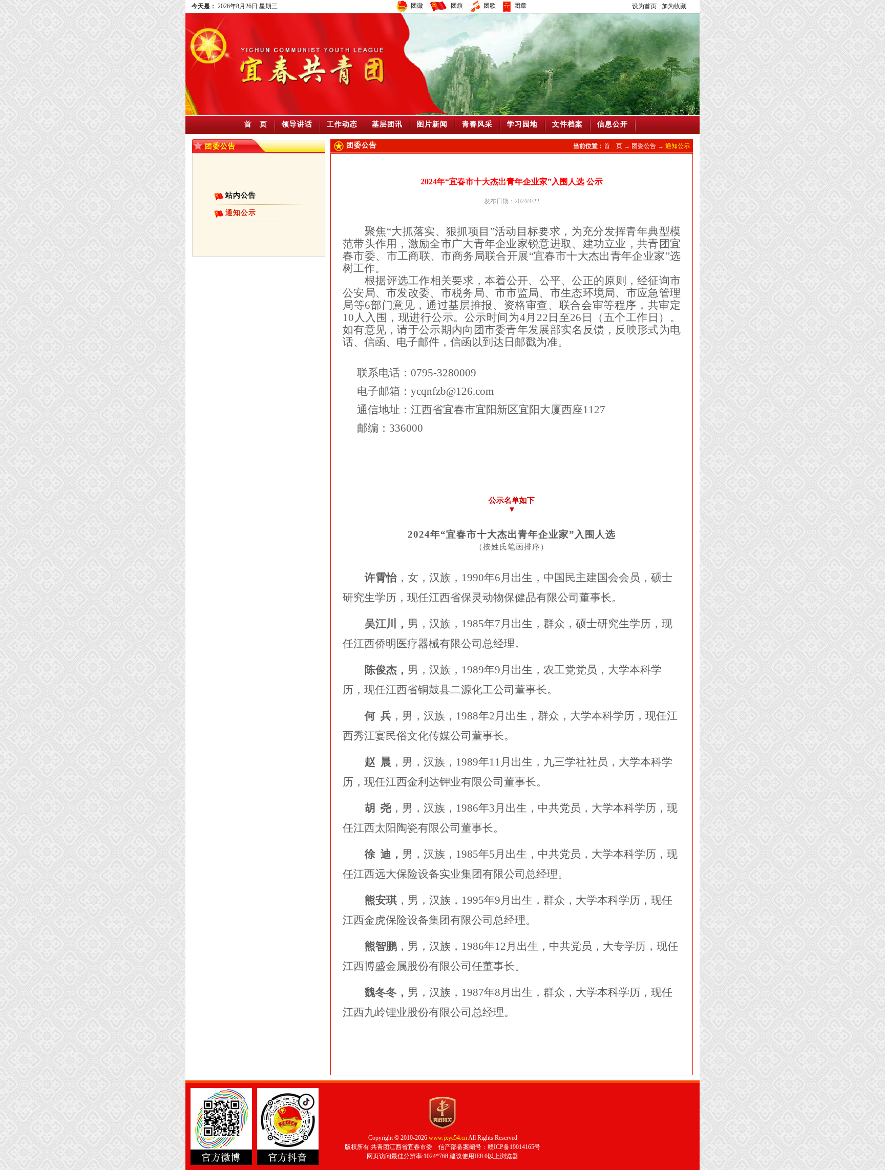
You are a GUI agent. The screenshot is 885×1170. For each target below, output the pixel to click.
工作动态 (342, 124)
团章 (520, 5)
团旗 (457, 5)
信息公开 (612, 124)
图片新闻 (432, 124)
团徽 (417, 5)
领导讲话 (297, 124)
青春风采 (477, 124)
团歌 (489, 5)
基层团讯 (387, 124)
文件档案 (567, 124)
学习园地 (522, 124)
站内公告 (240, 195)
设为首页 (644, 6)
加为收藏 (674, 6)
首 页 (255, 124)
